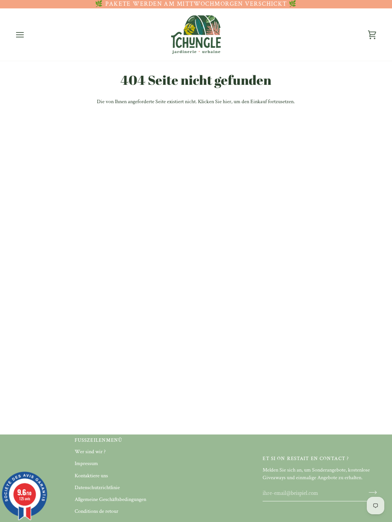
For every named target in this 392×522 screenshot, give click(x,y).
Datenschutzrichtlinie (97, 487)
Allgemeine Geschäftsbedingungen (110, 499)
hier (227, 101)
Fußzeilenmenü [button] (98, 440)
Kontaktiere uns (91, 475)
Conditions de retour (96, 511)
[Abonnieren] (370, 492)
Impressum (86, 463)
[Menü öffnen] (26, 34)
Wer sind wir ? (90, 451)
